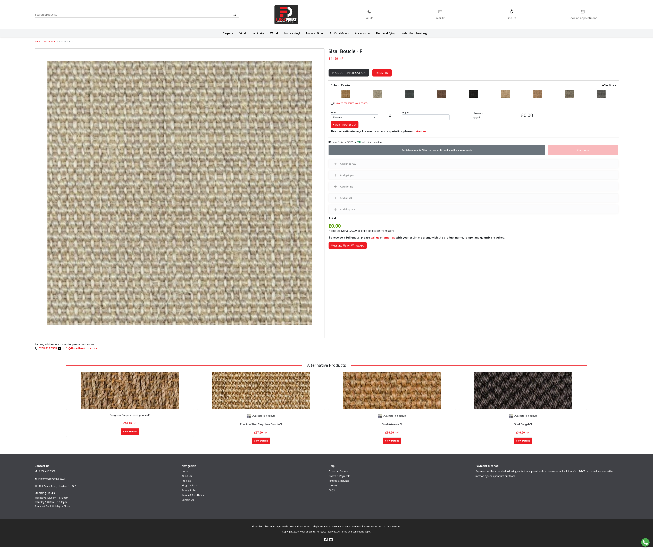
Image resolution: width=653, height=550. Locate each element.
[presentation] (199, 415)
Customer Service (338, 471)
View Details (130, 431)
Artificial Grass (339, 33)
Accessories (363, 33)
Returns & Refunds (339, 480)
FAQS (332, 490)
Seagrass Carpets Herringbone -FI (130, 415)
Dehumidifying (385, 33)
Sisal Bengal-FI (523, 424)
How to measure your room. (351, 103)
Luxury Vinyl (292, 33)
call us (375, 237)
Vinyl (242, 33)
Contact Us (188, 499)
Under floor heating (413, 33)
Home (37, 41)
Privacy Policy (189, 490)
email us (389, 237)
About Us (187, 476)
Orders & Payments (339, 476)
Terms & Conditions (193, 495)
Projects (186, 480)
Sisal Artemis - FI (392, 424)
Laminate (258, 33)
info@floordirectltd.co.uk (51, 478)
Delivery (382, 73)
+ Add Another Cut (344, 124)
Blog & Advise (189, 485)
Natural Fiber (314, 33)
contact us (419, 131)
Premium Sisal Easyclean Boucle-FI (261, 424)
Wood (274, 33)
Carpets (228, 33)
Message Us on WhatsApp (347, 245)
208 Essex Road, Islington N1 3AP (57, 486)
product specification (349, 73)
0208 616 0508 (46, 471)
